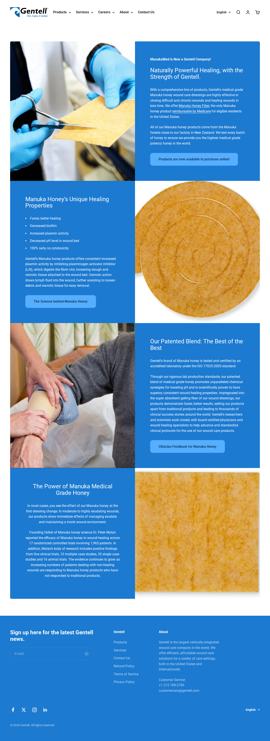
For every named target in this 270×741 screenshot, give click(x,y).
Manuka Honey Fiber (194, 106)
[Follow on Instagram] (34, 710)
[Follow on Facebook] (13, 710)
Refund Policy (124, 666)
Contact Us (146, 12)
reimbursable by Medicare (191, 111)
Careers (104, 12)
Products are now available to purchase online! (194, 159)
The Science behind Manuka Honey (61, 301)
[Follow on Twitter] (24, 710)
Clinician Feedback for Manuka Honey (187, 447)
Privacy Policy (124, 682)
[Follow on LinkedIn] (45, 710)
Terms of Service (126, 674)
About (124, 12)
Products (60, 12)
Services (82, 12)
